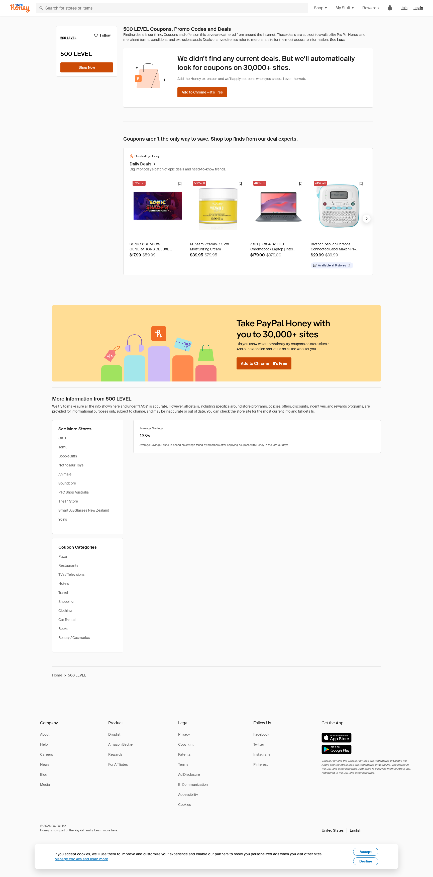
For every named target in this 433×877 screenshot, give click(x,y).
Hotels (63, 583)
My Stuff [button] (343, 8)
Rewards (370, 8)
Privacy (184, 734)
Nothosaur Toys (70, 465)
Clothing (65, 610)
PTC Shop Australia (73, 492)
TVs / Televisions (71, 574)
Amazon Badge (120, 744)
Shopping (65, 601)
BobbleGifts (67, 456)
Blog (43, 774)
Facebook (261, 734)
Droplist (114, 734)
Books (63, 628)
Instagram (261, 754)
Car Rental (66, 619)
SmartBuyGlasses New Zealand (83, 510)
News (44, 764)
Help (44, 744)
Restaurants (68, 565)
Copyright (186, 744)
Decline (365, 861)
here (114, 830)
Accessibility (188, 794)
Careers (46, 754)
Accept (366, 852)
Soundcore (67, 483)
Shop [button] (318, 8)
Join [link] (404, 8)
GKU (62, 438)
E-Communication (193, 784)
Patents (184, 754)
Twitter (258, 744)
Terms (183, 764)
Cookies (184, 804)
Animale (64, 474)
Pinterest (260, 764)
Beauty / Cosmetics (74, 637)
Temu (62, 447)
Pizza (62, 556)
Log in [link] (418, 8)
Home (57, 675)
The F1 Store (68, 501)
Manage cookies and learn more (81, 859)
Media (45, 784)
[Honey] (20, 8)
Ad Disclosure (189, 774)
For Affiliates (118, 764)
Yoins (62, 519)
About (45, 734)
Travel (63, 592)
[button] (341, 830)
